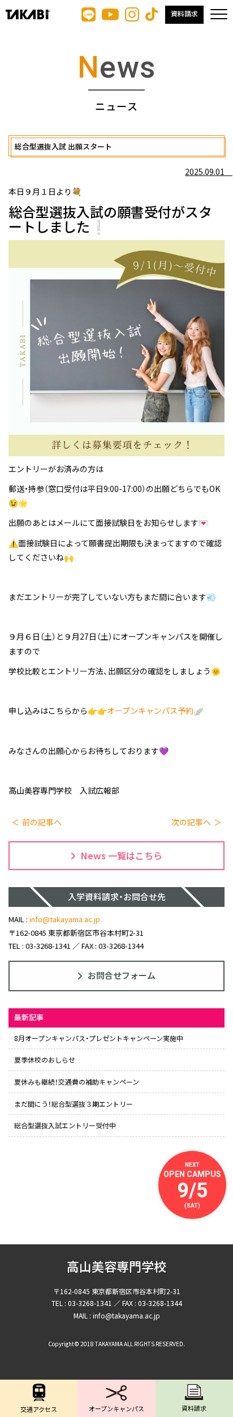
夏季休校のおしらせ (44, 1059)
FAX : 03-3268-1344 (112, 945)
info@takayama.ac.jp (64, 919)
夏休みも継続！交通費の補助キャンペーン (76, 1081)
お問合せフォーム (122, 975)
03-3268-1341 (48, 945)
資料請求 (184, 14)
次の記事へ (191, 822)
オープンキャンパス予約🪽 (155, 710)
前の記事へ (42, 822)
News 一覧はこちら (121, 855)
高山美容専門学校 (116, 1267)
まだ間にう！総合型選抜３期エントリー (73, 1103)
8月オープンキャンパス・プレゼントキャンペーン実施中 (98, 1038)
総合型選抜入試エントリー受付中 (65, 1125)
